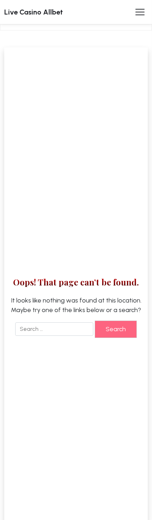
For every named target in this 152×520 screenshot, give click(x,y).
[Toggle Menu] (140, 12)
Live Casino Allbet (33, 12)
